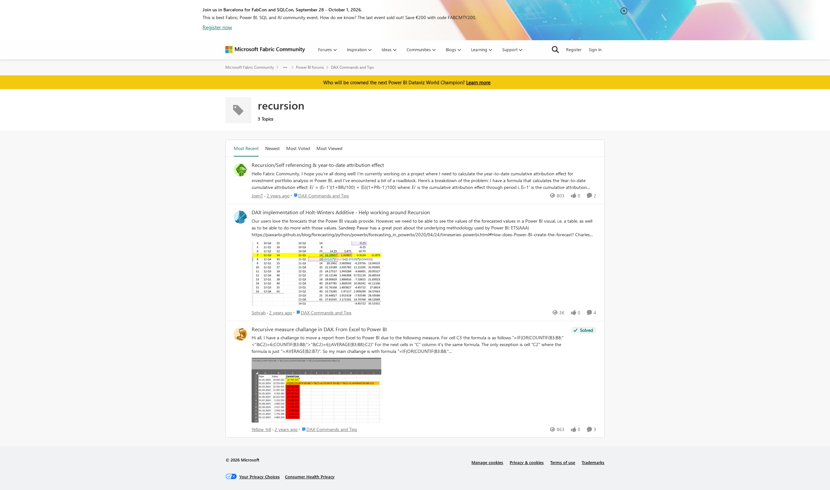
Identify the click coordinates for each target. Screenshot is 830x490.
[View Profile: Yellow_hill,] (240, 334)
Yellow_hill (261, 429)
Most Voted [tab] (298, 148)
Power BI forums (310, 67)
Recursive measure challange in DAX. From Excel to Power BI (319, 329)
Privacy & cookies (527, 462)
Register (574, 49)
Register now (217, 27)
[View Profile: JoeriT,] (240, 169)
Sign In (595, 49)
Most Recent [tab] (246, 148)
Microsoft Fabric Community (249, 67)
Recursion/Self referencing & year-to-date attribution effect (318, 165)
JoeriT (257, 195)
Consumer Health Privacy (310, 476)
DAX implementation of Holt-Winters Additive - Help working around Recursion (341, 212)
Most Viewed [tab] (329, 148)
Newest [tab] (272, 148)
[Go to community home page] (265, 49)
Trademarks (593, 462)
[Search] (555, 49)
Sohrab (259, 312)
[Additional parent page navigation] (285, 67)
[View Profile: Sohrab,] (240, 217)
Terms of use (562, 462)
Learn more (478, 82)
